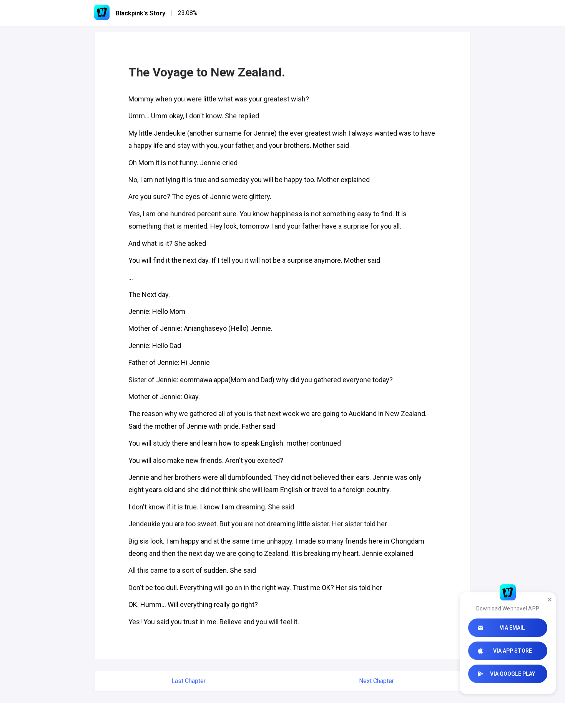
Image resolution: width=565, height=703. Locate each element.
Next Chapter (376, 681)
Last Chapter (188, 681)
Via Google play (512, 674)
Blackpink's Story (140, 13)
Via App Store (512, 651)
